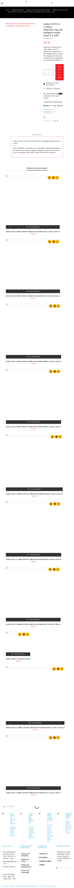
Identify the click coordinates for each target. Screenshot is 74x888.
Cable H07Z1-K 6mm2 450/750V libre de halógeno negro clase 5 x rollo (33, 426)
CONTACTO (43, 854)
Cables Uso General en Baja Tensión (38, 10)
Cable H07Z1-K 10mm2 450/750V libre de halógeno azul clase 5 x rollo (33, 624)
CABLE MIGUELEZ (18, 10)
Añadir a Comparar (53, 88)
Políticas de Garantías (25, 855)
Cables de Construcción (60, 10)
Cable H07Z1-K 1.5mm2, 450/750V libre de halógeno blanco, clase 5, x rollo (35, 727)
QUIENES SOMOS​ (45, 861)
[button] (4, 807)
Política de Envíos (25, 860)
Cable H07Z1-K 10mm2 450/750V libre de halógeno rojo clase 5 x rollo (33, 793)
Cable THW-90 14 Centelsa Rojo (18, 659)
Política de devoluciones (26, 866)
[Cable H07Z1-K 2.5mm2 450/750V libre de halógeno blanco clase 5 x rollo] (6, 14)
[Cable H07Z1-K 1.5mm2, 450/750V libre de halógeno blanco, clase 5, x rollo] (35, 695)
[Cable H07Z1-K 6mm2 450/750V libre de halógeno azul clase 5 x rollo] (33, 202)
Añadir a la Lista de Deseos (52, 84)
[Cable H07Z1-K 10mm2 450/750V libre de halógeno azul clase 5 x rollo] (33, 594)
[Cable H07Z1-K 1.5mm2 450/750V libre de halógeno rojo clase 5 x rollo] (33, 529)
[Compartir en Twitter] (55, 121)
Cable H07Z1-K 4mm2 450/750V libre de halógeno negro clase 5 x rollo (33, 361)
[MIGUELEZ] (50, 118)
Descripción (37, 135)
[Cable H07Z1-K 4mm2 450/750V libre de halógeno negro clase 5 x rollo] (33, 331)
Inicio (7, 10)
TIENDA (42, 865)
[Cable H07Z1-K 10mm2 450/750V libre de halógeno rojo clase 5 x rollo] (33, 762)
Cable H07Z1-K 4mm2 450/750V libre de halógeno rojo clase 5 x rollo (33, 296)
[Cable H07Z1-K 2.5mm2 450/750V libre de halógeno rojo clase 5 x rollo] (9, 14)
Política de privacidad (25, 871)
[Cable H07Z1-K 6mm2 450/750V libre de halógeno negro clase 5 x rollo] (33, 396)
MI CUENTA (43, 857)
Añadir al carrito (59, 72)
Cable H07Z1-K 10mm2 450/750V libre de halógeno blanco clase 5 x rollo (34, 494)
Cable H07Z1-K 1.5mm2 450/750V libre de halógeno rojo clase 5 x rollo (33, 559)
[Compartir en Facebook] (52, 121)
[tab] (37, 134)
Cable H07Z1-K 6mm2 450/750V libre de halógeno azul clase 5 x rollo (33, 231)
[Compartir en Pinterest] (57, 121)
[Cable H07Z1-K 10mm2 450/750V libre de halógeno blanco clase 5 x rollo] (34, 462)
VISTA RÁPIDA (33, 227)
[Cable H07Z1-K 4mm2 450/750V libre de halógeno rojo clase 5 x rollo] (33, 266)
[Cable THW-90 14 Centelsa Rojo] (18, 644)
